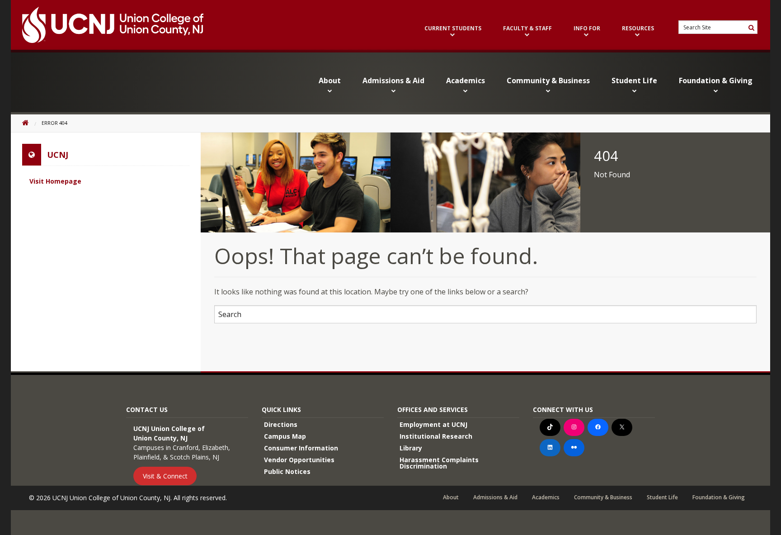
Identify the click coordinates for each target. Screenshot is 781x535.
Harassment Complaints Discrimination (439, 462)
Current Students (452, 29)
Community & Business (548, 80)
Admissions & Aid (393, 80)
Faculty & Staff (527, 29)
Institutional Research (436, 436)
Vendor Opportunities (299, 459)
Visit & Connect (165, 476)
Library (411, 448)
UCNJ (57, 154)
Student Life (634, 80)
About (330, 80)
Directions (280, 424)
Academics (465, 80)
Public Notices (287, 471)
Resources (638, 29)
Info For (587, 29)
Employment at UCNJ (433, 424)
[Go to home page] (107, 25)
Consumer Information (301, 448)
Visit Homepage (55, 181)
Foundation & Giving (716, 80)
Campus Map (285, 436)
